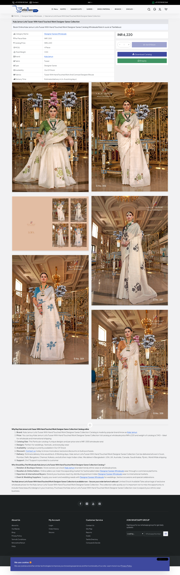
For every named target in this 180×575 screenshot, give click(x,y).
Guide (88, 536)
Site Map (89, 529)
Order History (54, 529)
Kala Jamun (48, 56)
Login (51, 525)
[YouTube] (93, 503)
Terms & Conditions (19, 539)
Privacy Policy (126, 566)
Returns (51, 532)
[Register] (160, 9)
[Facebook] (80, 503)
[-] (120, 44)
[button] (149, 44)
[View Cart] (165, 9)
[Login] (155, 9)
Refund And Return (18, 543)
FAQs (14, 546)
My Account (54, 520)
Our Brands (16, 529)
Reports (89, 532)
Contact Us (90, 525)
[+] (129, 44)
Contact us (31, 451)
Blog (13, 532)
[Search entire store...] (148, 9)
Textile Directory (92, 539)
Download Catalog (143, 54)
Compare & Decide (93, 543)
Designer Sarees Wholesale (32, 16)
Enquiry (143, 61)
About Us (15, 525)
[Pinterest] (99, 503)
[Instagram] (87, 503)
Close (163, 559)
